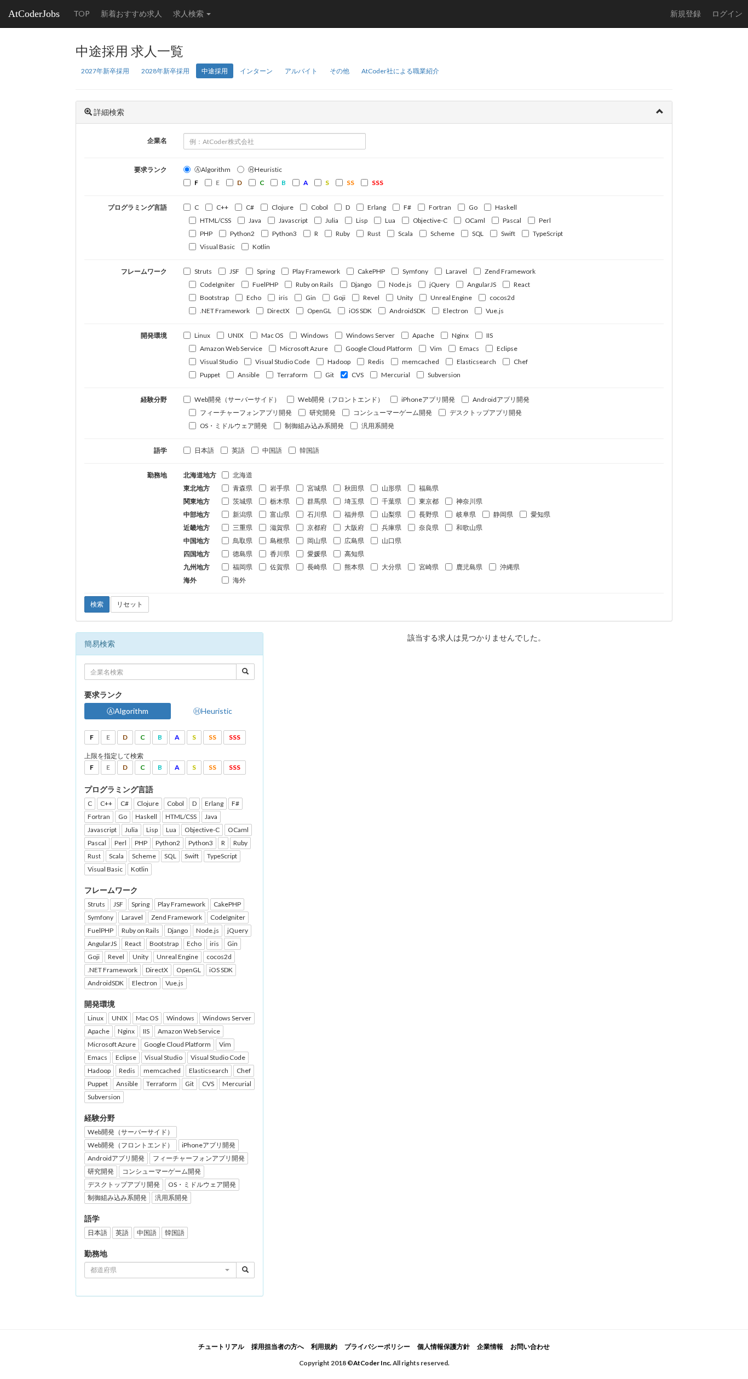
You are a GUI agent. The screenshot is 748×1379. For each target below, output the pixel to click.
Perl (545, 220)
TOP (81, 13)
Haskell (506, 207)
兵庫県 (391, 527)
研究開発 (322, 412)
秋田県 (354, 488)
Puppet (210, 375)
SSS (234, 737)
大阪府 (354, 527)
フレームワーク (144, 271)
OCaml (475, 220)
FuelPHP (265, 284)
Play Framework (316, 271)
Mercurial (395, 375)
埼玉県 (354, 501)
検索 (96, 604)
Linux (202, 335)
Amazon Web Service (231, 348)
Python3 (284, 233)
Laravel (456, 271)
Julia (331, 220)
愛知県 (540, 514)
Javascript (293, 220)
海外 (239, 580)
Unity (405, 297)
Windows (315, 335)
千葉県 (391, 501)
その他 (339, 71)
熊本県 (354, 567)
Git (329, 375)
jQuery (439, 284)
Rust (374, 233)
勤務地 (157, 475)
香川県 (280, 554)
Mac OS (272, 335)
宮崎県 (429, 567)
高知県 (354, 554)
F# (407, 207)
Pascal (512, 220)
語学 (160, 450)
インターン (256, 71)
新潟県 (242, 514)
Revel (371, 297)
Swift (508, 233)
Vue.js (495, 311)
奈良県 (429, 527)
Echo (253, 297)
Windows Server (370, 335)
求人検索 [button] (189, 13)
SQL (478, 233)
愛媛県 (317, 554)
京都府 (317, 527)
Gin (311, 297)
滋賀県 (280, 527)
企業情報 (490, 1346)
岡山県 (317, 540)
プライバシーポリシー (377, 1346)
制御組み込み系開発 (314, 426)
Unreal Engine (451, 297)
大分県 (391, 567)
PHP (206, 233)
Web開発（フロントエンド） (341, 399)
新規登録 (685, 13)
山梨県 (391, 514)
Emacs (469, 348)
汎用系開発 (377, 426)
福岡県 (242, 567)
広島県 (354, 540)
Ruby (343, 233)
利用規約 (324, 1346)
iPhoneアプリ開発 (428, 399)
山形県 (391, 488)
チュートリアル (221, 1346)
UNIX (236, 335)
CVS (358, 375)
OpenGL (319, 311)
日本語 (204, 450)
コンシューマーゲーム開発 (392, 412)
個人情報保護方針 (443, 1346)
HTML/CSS (215, 220)
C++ (222, 207)
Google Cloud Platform (379, 348)
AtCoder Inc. (372, 1363)
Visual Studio (219, 361)
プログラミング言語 (137, 207)
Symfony (415, 271)
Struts (203, 271)
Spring (266, 271)
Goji (339, 297)
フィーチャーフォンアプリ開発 (246, 412)
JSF (234, 271)
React (522, 284)
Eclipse (507, 348)
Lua (390, 220)
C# (250, 207)
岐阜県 (466, 514)
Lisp (361, 220)
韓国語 (309, 450)
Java (255, 220)
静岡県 (503, 514)
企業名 (157, 140)
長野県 (429, 514)
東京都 (429, 501)
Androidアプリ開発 (501, 399)
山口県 (391, 540)
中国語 (272, 450)
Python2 (242, 233)
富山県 (280, 514)
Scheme (442, 233)
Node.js (400, 284)
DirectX (278, 311)
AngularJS (481, 284)
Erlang (376, 207)
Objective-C (430, 220)
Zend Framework (510, 271)
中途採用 (215, 71)
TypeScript (548, 233)
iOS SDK (360, 311)
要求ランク (150, 169)
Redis (376, 361)
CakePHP (371, 271)
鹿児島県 (469, 567)
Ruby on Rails (314, 284)
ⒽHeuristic (265, 169)
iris (283, 297)
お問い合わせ (530, 1346)
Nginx (460, 335)
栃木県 (280, 501)
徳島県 (242, 554)
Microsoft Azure (304, 348)
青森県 (242, 488)
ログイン (727, 13)
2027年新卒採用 (105, 71)
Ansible (249, 375)
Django (361, 284)
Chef (521, 361)
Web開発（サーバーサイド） (237, 399)
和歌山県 (469, 527)
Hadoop (338, 361)
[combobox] (160, 1270)
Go (473, 207)
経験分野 (154, 399)
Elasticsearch (476, 361)
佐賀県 (280, 567)
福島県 (429, 488)
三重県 (242, 527)
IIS (489, 335)
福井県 (354, 514)
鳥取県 (242, 540)
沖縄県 (510, 567)
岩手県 (280, 488)
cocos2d (502, 297)
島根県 (280, 540)
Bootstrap (214, 297)
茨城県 (242, 501)
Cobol (319, 207)
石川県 (317, 514)
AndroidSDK (407, 311)
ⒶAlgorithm (212, 169)
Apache (423, 335)
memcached (420, 361)
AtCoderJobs (34, 13)
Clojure (283, 207)
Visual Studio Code (282, 361)
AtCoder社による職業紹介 (400, 71)
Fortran (440, 207)
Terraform (292, 375)
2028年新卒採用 (165, 71)
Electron (455, 311)
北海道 (242, 475)
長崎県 (317, 567)
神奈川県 (469, 501)
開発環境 (154, 335)
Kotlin (261, 247)
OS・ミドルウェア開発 (233, 426)
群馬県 (317, 501)
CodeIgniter (217, 284)
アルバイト (301, 71)
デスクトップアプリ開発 (486, 412)
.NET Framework (225, 311)
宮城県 (317, 488)
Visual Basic (217, 247)
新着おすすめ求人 (131, 13)
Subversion (444, 375)
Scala (405, 233)
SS (212, 737)
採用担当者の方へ (277, 1346)
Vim (436, 348)
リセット (130, 604)
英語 (238, 450)
